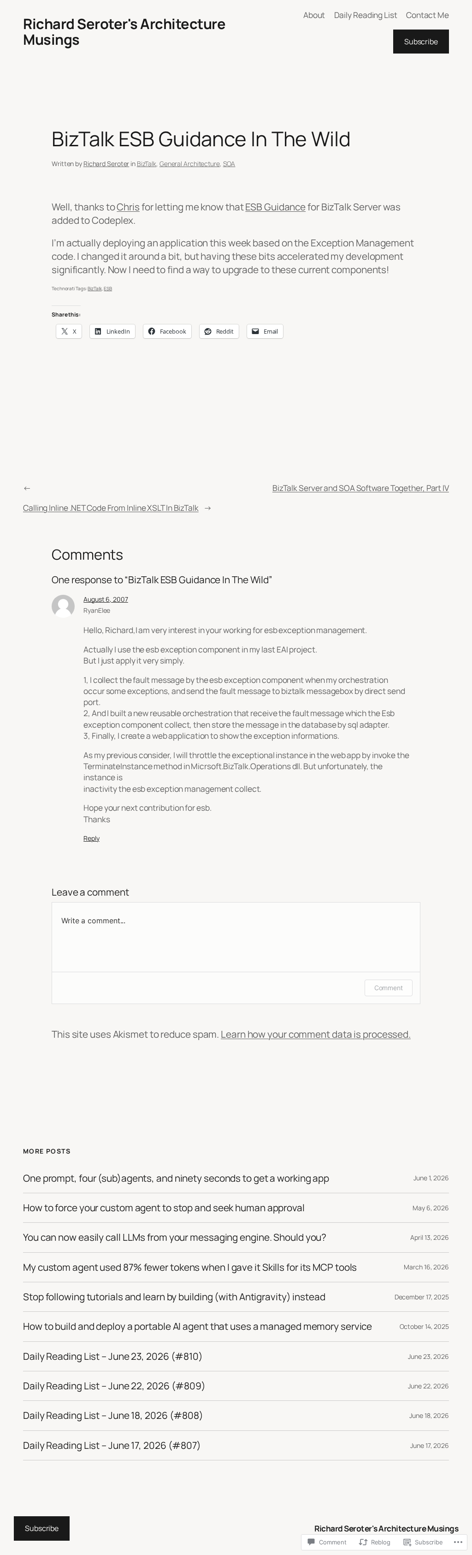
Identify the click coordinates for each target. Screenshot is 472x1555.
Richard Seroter (106, 163)
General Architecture (189, 163)
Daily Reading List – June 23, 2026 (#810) (113, 1356)
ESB (108, 288)
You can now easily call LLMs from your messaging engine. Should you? (174, 1237)
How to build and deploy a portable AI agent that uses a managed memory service (197, 1326)
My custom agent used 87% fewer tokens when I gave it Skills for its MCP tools (190, 1267)
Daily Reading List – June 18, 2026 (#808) (113, 1415)
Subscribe (421, 41)
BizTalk (146, 163)
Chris (128, 206)
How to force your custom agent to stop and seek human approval (164, 1207)
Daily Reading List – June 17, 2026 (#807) (112, 1445)
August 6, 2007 (105, 599)
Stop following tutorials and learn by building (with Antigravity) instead (174, 1297)
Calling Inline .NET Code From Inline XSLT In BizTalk (111, 507)
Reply (91, 838)
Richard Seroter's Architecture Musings (124, 31)
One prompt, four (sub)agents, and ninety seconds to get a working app (176, 1178)
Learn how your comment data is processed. (316, 1034)
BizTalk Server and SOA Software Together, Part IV (360, 487)
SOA (229, 163)
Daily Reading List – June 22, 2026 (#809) (114, 1386)
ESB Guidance (275, 206)
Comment (388, 988)
